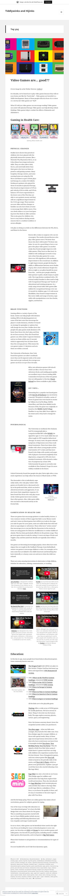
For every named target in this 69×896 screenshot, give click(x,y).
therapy (48, 875)
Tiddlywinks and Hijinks (19, 10)
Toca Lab (51, 757)
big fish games (32, 861)
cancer (12, 862)
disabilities (42, 864)
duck (52, 864)
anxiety (13, 861)
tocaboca (24, 876)
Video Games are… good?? (30, 80)
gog (44, 866)
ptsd (37, 871)
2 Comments (37, 878)
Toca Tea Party (45, 746)
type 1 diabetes (45, 876)
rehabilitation (14, 873)
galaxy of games (26, 866)
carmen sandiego (20, 862)
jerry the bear (18, 868)
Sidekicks (14, 631)
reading (46, 871)
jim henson (26, 868)
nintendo (21, 869)
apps (16, 861)
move (16, 869)
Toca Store (46, 743)
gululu (47, 866)
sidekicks (54, 873)
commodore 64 (53, 862)
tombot (29, 876)
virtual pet (13, 878)
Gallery (39, 89)
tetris (44, 875)
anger (54, 859)
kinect (38, 868)
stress (40, 875)
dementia (13, 864)
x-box (26, 878)
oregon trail (40, 869)
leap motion (43, 868)
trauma (34, 876)
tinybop (13, 876)
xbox (30, 878)
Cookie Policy (35, 893)
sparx (12, 875)
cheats (30, 862)
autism (21, 861)
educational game (16, 866)
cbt (26, 862)
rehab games (53, 871)
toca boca (18, 876)
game (32, 866)
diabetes (26, 864)
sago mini (36, 873)
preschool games (22, 871)
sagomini (42, 873)
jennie (12, 868)
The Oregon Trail (34, 666)
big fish (25, 861)
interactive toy (54, 866)
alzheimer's (49, 859)
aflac (43, 859)
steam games (30, 875)
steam (24, 875)
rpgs (31, 873)
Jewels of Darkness (39, 395)
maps (49, 868)
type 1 (38, 876)
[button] (57, 810)
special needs (18, 875)
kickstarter (33, 868)
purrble (41, 871)
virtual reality (20, 878)
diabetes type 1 (33, 864)
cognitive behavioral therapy (40, 862)
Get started (48, 2)
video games (53, 876)
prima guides (31, 871)
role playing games (24, 873)
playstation (14, 871)
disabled (47, 864)
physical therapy (49, 869)
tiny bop (53, 875)
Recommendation (35, 859)
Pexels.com (51, 499)
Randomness (25, 859)
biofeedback (40, 861)
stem (36, 875)
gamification (38, 866)
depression (20, 864)
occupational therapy (30, 869)
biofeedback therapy (50, 861)
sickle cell (48, 873)
